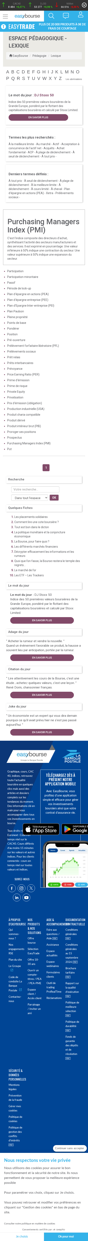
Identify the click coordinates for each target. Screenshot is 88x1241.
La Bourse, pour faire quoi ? (31, 541)
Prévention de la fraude (15, 1097)
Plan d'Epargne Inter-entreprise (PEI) (30, 305)
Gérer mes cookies (15, 1108)
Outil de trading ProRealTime (53, 987)
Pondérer (13, 328)
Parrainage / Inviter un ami (34, 1009)
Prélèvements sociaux (21, 351)
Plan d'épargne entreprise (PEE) (27, 299)
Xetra (49, 193)
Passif (11, 282)
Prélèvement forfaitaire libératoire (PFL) (33, 345)
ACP (31, 152)
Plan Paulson (15, 311)
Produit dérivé (16, 420)
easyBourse (20, 55)
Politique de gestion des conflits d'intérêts (15, 1134)
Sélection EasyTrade (33, 951)
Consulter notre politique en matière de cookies (29, 1223)
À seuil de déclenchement (41, 180)
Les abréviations (74, 79)
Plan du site (15, 960)
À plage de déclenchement (53, 152)
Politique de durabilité (72, 1024)
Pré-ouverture (16, 340)
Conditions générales (71, 932)
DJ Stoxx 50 (43, 595)
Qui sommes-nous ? (14, 934)
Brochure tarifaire (70, 970)
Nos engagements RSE (16, 949)
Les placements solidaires (31, 517)
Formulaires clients (53, 974)
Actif (56, 144)
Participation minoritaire (22, 277)
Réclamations (53, 998)
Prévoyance (15, 368)
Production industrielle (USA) (25, 409)
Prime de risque (17, 386)
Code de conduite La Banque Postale (15, 984)
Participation (15, 271)
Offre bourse (32, 940)
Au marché (43, 144)
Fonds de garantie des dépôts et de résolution (71, 1046)
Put (9, 449)
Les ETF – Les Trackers (29, 575)
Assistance (52, 945)
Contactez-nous (15, 999)
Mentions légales (14, 1087)
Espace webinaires (52, 964)
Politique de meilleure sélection (72, 1007)
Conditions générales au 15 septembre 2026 (71, 953)
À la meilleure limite (21, 144)
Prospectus (14, 437)
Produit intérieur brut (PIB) (24, 426)
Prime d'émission (18, 380)
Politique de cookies (15, 1119)
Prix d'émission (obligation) (24, 403)
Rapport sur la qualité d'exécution (72, 987)
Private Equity (16, 391)
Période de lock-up (19, 288)
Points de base (16, 322)
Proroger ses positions (21, 431)
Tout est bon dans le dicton (31, 527)
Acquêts (49, 148)
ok (54, 497)
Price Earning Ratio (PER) (23, 374)
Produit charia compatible (23, 414)
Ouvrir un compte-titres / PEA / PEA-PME (35, 977)
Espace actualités (52, 953)
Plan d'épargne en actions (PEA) (28, 294)
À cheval (56, 189)
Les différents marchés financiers (36, 546)
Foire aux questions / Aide (53, 934)
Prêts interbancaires (20, 363)
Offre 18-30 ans (33, 962)
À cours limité (40, 189)
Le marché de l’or (25, 570)
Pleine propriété (17, 317)
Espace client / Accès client (35, 994)
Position (12, 334)
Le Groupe (15, 966)
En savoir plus (38, 117)
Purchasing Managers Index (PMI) (29, 443)
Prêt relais (13, 357)
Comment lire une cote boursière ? (36, 522)
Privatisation (15, 397)
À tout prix (48, 156)
